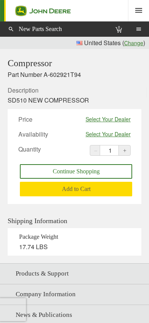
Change (133, 43)
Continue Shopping (76, 171)
